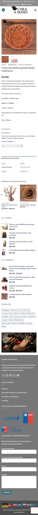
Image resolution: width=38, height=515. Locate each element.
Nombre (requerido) (8, 448)
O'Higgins (10, 141)
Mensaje (4, 474)
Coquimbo (5, 316)
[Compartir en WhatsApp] (3, 146)
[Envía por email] (14, 146)
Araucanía (14, 310)
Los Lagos (17, 316)
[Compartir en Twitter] (10, 146)
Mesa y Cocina (25, 136)
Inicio (4, 65)
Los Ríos (24, 316)
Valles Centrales (25, 65)
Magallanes (32, 316)
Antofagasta (5, 310)
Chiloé (22, 313)
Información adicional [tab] (10, 158)
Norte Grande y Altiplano (9, 323)
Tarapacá (29, 323)
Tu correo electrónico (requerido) (12, 457)
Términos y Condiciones (10, 396)
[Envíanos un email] (10, 375)
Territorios (12, 65)
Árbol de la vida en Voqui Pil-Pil (9, 205)
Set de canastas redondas (28, 205)
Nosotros (5, 389)
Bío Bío (17, 313)
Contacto (5, 400)
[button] (3, 10)
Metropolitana (19, 320)
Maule (11, 320)
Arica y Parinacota (24, 310)
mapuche (4, 320)
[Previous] (5, 36)
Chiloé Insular (30, 313)
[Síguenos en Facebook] (3, 375)
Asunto (4, 466)
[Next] (33, 36)
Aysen (11, 313)
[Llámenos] (14, 375)
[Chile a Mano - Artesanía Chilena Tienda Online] (19, 9)
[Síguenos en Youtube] (18, 375)
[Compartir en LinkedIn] (21, 146)
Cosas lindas (12, 136)
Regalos (4, 138)
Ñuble (4, 326)
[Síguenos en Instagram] (7, 375)
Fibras (18, 136)
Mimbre (32, 136)
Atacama (4, 313)
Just (11, 316)
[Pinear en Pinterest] (18, 146)
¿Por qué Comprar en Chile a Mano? (14, 392)
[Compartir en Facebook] (7, 146)
